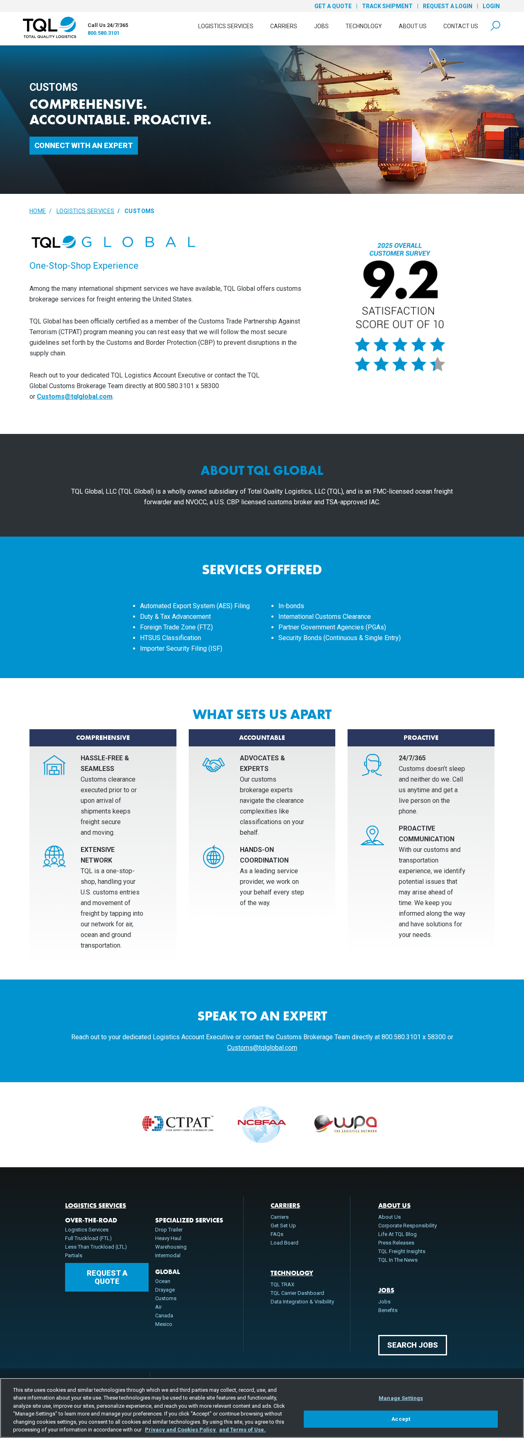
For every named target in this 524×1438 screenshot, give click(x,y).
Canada (164, 1315)
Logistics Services (225, 26)
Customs (165, 1298)
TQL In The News (398, 1260)
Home (37, 211)
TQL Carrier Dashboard (297, 1293)
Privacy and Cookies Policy (181, 1430)
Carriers (283, 26)
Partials (73, 1255)
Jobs (321, 26)
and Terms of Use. (242, 1430)
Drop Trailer (169, 1230)
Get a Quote (333, 6)
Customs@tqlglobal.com (75, 396)
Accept (400, 1419)
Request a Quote (107, 1277)
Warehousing (171, 1247)
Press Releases (396, 1243)
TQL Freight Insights (401, 1251)
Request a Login (447, 6)
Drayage (165, 1290)
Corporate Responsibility (407, 1225)
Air (158, 1307)
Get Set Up (283, 1225)
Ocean (162, 1281)
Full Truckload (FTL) (88, 1238)
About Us (413, 26)
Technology (364, 26)
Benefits (388, 1310)
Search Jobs (412, 1345)
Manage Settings (401, 1398)
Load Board (284, 1243)
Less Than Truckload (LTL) (96, 1247)
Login (491, 6)
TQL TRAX (282, 1284)
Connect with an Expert (83, 145)
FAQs (277, 1234)
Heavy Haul (168, 1238)
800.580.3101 (104, 33)
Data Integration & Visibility (302, 1302)
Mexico (163, 1324)
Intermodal (168, 1255)
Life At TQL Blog (397, 1234)
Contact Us (460, 26)
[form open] (495, 26)
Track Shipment (387, 6)
